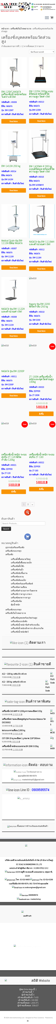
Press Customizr (39, 1018)
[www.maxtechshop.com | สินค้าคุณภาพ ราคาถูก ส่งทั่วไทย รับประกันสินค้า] (28, 6)
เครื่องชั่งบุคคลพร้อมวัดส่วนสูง (24, 618)
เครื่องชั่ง (9, 554)
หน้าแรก (5, 28)
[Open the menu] (47, 18)
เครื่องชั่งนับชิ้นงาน (19, 573)
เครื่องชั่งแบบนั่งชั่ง (19, 621)
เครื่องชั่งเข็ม (16, 601)
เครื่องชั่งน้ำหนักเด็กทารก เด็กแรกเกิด (27, 628)
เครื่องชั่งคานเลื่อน (19, 587)
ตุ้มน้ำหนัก (15, 604)
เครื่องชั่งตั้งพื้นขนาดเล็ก (21, 562)
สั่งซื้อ (41, 414)
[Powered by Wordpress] (28, 1020)
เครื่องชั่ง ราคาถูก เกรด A (21, 594)
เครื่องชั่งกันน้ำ (17, 569)
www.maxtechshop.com (16, 1018)
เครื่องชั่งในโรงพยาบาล (21, 28)
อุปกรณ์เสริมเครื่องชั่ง (14, 547)
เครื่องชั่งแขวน (17, 576)
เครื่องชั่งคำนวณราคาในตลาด (24, 590)
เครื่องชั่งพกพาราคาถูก (21, 597)
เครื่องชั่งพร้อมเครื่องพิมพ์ (22, 583)
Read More (14, 121)
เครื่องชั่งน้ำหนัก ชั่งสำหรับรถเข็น (25, 625)
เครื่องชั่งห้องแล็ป (18, 580)
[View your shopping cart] (52, 17)
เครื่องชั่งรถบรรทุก (13, 551)
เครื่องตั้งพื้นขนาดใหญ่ (20, 559)
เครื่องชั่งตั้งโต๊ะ (17, 566)
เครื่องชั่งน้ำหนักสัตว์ (20, 632)
